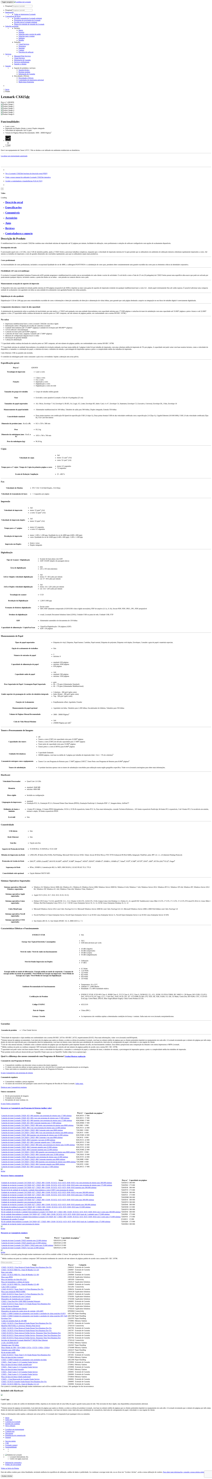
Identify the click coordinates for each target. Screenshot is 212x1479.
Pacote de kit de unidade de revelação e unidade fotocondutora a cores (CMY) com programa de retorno (37, 1190)
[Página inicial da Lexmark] (22, 2)
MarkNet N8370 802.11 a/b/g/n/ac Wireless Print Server (20, 1326)
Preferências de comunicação (15, 1435)
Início (7, 1418)
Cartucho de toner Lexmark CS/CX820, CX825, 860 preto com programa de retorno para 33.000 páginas (38, 1145)
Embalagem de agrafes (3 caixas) (12, 1219)
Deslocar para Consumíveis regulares (14, 1087)
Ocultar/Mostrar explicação (74, 1056)
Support (8, 1437)
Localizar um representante (14, 1429)
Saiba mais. (79, 1083)
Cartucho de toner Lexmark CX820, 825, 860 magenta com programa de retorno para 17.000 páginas (36, 1120)
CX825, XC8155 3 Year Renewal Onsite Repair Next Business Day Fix (26, 1328)
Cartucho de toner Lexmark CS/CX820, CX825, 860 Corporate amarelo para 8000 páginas (33, 1164)
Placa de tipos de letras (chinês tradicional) (16, 1377)
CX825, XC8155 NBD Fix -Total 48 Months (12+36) (20, 1275)
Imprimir (22, 48)
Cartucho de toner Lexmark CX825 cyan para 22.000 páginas (22, 1248)
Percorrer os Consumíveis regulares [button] (14, 1233)
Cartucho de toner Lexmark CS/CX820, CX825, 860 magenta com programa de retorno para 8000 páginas (38, 1162)
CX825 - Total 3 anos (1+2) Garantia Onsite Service (19, 1362)
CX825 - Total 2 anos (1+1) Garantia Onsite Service (19, 1367)
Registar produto (24, 72)
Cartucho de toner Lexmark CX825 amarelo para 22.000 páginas (23, 1243)
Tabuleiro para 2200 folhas (10, 1350)
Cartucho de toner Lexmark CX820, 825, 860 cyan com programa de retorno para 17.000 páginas (35, 1118)
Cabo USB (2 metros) (8, 1287)
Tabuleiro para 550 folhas (10, 1345)
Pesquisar (8, 6)
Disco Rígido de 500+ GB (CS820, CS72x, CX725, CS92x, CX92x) (25, 1347)
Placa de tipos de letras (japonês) (12, 1369)
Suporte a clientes (20, 64)
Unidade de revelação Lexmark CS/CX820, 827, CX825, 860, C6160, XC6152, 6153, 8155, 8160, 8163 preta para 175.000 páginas (47, 1195)
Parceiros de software (26, 52)
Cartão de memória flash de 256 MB (14, 1321)
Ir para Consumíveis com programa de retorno (17, 1073)
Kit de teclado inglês (8, 1352)
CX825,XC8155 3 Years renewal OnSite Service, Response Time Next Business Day (31, 1335)
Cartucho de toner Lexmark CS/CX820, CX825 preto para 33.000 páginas (27, 1245)
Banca (21, 30)
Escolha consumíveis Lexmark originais (28, 18)
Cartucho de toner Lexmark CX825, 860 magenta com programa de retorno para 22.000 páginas (34, 1135)
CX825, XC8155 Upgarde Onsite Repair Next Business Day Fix (24, 1382)
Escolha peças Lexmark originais (25, 22)
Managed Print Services (22, 56)
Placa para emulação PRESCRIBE (13, 1292)
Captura (21, 50)
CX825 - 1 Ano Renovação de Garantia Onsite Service (20, 1379)
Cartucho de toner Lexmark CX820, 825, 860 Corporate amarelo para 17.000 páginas (31, 1142)
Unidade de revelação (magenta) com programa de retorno (21, 1197)
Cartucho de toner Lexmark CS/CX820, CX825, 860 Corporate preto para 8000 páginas (32, 1130)
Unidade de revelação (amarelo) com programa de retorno (21, 1202)
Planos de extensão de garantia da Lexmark (29, 24)
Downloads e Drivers (26, 78)
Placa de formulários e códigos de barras (15, 1282)
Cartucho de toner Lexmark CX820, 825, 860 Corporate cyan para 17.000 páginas (30, 1167)
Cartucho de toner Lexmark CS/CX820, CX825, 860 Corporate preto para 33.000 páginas (32, 1154)
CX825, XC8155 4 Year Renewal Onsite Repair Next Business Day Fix (26, 1330)
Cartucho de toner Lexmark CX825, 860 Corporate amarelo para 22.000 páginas (29, 1147)
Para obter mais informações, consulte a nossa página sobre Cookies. (187, 1472)
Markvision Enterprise (26, 82)
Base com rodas (6, 1272)
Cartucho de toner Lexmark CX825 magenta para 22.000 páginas (24, 1240)
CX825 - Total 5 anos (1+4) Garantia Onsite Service (19, 1372)
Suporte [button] (8, 66)
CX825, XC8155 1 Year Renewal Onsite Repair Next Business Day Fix (26, 1267)
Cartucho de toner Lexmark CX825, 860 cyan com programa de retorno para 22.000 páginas (33, 1128)
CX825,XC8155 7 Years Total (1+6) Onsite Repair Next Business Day (26, 1355)
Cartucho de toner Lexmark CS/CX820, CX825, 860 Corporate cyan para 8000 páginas (32, 1137)
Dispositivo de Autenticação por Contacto (15, 1299)
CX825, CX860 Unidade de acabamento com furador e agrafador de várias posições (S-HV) (33, 1313)
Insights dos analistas (12, 1424)
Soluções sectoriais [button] (11, 26)
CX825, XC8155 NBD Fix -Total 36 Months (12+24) (20, 1270)
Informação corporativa (13, 1463)
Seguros (21, 32)
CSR (7, 1443)
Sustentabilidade (11, 1447)
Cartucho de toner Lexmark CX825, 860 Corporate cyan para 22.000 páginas (28, 1140)
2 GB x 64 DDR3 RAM (9, 1343)
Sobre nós (8, 1420)
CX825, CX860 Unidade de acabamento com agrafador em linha (24, 1360)
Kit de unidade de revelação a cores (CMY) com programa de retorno (25, 1209)
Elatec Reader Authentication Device (14, 1309)
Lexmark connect (11, 1445)
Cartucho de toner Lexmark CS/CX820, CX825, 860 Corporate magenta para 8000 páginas (33, 1159)
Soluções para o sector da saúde (30, 34)
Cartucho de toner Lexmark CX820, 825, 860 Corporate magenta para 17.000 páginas (31, 1123)
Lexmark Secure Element (10, 1306)
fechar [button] (3, 1171)
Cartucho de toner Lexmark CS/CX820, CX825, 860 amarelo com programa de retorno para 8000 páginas (38, 1152)
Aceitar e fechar (7, 1476)
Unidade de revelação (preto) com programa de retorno (20, 1224)
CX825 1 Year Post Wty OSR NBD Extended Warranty (20, 1301)
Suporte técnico (24, 70)
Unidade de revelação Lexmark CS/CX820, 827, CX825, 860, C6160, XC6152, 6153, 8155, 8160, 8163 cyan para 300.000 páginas (47, 1192)
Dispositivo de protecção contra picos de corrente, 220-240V (22, 1311)
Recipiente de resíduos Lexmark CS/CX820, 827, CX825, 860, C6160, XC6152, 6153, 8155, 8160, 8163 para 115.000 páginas (46, 1207)
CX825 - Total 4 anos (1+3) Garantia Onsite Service (19, 1374)
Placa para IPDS (7, 1277)
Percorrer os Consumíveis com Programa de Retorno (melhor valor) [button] (26, 1108)
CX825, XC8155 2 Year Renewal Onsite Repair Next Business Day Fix (26, 1323)
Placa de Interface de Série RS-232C (14, 1279)
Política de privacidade (13, 1465)
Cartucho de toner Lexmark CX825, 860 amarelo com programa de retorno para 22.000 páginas (34, 1157)
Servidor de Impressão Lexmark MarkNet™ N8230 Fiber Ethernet (24, 1340)
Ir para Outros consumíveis (10, 1104)
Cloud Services (24, 44)
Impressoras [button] (9, 12)
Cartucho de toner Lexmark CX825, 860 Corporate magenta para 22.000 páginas (29, 1150)
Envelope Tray (6, 1318)
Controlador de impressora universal (31, 80)
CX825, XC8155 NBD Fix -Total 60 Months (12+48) (20, 1284)
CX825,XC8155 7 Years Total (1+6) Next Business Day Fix (22, 1289)
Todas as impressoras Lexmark (25, 14)
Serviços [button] (8, 54)
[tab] (108, 202)
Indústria (22, 38)
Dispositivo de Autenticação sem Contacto (16, 1296)
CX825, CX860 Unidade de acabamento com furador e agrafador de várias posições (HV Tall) (34, 1316)
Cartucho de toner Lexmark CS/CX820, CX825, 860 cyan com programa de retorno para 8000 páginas (37, 1133)
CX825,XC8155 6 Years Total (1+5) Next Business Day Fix (22, 1294)
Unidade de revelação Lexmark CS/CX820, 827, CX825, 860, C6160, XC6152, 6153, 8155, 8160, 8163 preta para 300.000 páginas (47, 1200)
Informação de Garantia (22, 60)
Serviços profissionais (21, 62)
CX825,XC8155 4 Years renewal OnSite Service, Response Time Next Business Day (31, 1338)
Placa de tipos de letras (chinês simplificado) (16, 1365)
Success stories (10, 1441)
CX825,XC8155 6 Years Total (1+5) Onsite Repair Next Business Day (26, 1304)
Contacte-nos (9, 1431)
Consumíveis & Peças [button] (13, 16)
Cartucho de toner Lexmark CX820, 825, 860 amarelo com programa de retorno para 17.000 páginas (36, 1116)
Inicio (7, 89)
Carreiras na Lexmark (12, 1422)
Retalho (21, 40)
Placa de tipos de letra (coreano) (12, 1357)
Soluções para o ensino (27, 36)
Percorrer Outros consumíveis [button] (12, 1176)
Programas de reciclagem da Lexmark (27, 20)
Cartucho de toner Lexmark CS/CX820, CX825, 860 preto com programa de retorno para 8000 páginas (37, 1125)
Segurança (22, 46)
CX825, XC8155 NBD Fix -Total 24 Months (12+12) (20, 1384)
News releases (10, 1426)
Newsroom (9, 1433)
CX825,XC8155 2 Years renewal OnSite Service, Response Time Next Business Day (31, 1333)
